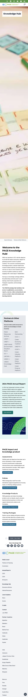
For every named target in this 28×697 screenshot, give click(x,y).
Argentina (4, 620)
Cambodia (4, 633)
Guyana (4, 642)
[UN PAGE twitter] (7, 1)
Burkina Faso (5, 629)
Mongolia (4, 672)
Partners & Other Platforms (20, 240)
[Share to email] (22, 545)
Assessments (7, 472)
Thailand (4, 695)
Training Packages (9, 524)
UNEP (6, 342)
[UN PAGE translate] (24, 1)
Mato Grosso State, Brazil (8, 665)
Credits (4, 605)
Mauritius (4, 668)
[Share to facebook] (11, 545)
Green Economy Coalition (18, 342)
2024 (3, 576)
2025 (3, 573)
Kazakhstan (5, 659)
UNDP (6, 339)
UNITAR (6, 356)
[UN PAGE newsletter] (21, 1)
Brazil (3, 626)
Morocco (4, 679)
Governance (5, 566)
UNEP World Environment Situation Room (8, 348)
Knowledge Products (10, 507)
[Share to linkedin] (18, 545)
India (3, 650)
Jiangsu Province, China (8, 656)
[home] (14, 554)
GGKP (17, 349)
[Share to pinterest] (15, 545)
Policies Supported (9, 487)
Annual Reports (6, 570)
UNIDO (6, 359)
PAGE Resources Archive (7, 334)
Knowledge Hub (6, 584)
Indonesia (4, 653)
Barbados (4, 623)
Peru (3, 682)
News (3, 598)
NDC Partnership (18, 333)
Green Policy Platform (18, 361)
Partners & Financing (7, 563)
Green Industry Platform (18, 354)
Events (4, 601)
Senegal (4, 689)
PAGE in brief (5, 559)
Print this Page (15, 538)
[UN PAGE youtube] (17, 1)
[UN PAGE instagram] (14, 1)
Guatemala (5, 639)
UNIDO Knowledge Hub (7, 364)
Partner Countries (7, 617)
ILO (5, 353)
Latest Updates (6, 594)
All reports (5, 579)
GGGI (16, 337)
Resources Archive (7, 587)
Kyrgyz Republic (6, 662)
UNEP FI (17, 346)
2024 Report (8, 412)
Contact (4, 609)
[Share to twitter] (8, 545)
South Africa (5, 692)
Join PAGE (5, 612)
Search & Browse (8, 240)
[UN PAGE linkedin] (10, 1)
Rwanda (4, 685)
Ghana (3, 636)
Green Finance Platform (18, 368)
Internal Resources (7, 590)
